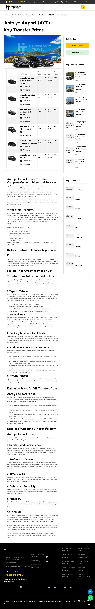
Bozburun (78, 265)
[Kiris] (70, 228)
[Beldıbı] (70, 209)
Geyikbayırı (79, 190)
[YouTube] (88, 601)
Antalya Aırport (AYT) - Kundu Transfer (80, 87)
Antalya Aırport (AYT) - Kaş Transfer (80, 124)
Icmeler (78, 256)
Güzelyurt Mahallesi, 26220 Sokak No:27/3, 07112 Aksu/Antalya (15, 560)
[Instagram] (74, 601)
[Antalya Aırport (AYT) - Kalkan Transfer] (70, 138)
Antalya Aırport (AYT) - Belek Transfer (80, 149)
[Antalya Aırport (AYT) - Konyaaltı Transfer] (70, 101)
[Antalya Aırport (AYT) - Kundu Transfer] (70, 88)
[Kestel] (70, 200)
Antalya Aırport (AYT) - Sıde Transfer (80, 161)
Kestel (77, 199)
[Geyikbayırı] (70, 190)
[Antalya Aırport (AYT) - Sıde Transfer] (70, 163)
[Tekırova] (70, 247)
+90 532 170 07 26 (13, 575)
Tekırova (78, 246)
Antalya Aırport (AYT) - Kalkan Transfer (80, 136)
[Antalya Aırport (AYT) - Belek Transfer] (70, 150)
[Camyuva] (70, 237)
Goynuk (78, 218)
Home (6, 15)
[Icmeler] (70, 256)
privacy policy (35, 561)
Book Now (76, 52)
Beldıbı (77, 209)
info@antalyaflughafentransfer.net (11, 2)
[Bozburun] (70, 266)
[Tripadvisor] (89, 604)
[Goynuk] (70, 218)
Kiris (76, 228)
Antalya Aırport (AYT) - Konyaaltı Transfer (81, 99)
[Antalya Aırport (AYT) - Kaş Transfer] (70, 125)
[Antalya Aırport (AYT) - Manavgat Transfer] (70, 76)
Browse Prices (76, 45)
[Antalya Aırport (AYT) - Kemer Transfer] (70, 113)
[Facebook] (79, 601)
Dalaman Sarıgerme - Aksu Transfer (84, 576)
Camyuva (78, 237)
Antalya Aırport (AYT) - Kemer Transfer (80, 111)
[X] (84, 601)
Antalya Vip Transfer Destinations (23, 15)
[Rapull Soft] (8, 603)
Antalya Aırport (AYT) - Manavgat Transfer (81, 74)
